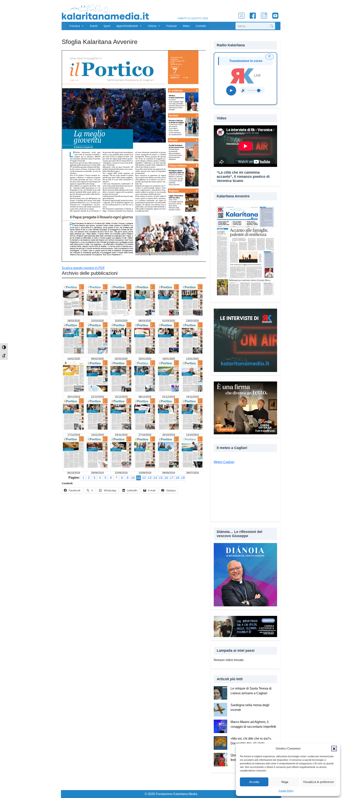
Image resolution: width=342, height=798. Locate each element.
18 (177, 477)
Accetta (254, 782)
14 (155, 477)
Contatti (201, 26)
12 (144, 477)
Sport (107, 26)
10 (133, 477)
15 (160, 477)
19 (183, 477)
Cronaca (74, 26)
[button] (334, 748)
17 (172, 477)
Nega (284, 782)
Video (186, 26)
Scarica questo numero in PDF (83, 268)
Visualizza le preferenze (318, 782)
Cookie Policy (286, 790)
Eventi (94, 26)
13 (149, 477)
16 (166, 477)
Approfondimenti (127, 26)
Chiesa (152, 26)
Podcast (171, 26)
